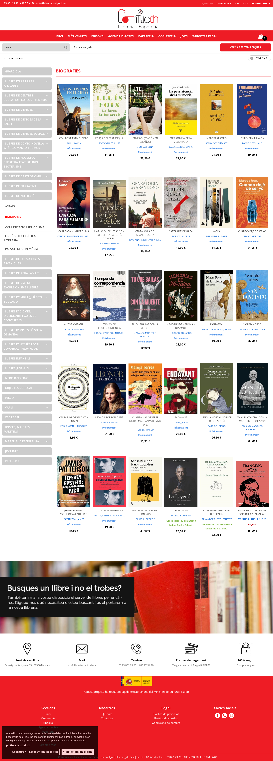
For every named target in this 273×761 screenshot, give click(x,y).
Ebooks (97, 36)
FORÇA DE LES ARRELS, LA (109, 138)
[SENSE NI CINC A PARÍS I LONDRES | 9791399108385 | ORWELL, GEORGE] (145, 481)
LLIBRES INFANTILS (17, 358)
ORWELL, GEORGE (145, 519)
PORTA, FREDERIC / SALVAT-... (109, 515)
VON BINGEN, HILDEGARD (73, 426)
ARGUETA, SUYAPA (109, 243)
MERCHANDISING (16, 378)
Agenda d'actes (121, 36)
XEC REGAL (12, 417)
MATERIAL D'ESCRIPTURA (22, 441)
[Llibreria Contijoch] (138, 18)
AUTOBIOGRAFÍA (73, 324)
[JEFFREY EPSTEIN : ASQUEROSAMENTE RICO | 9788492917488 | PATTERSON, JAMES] (73, 481)
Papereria (146, 36)
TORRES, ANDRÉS (181, 236)
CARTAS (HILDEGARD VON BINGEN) (73, 419)
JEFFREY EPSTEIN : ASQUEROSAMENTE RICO (74, 512)
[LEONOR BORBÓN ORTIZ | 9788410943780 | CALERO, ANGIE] (109, 388)
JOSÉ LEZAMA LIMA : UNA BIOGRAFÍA (216, 512)
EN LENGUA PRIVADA (252, 138)
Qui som (207, 3)
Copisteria (167, 36)
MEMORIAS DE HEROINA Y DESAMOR (180, 326)
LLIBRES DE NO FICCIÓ (20, 196)
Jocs (184, 36)
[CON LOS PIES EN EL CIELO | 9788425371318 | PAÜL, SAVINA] (73, 109)
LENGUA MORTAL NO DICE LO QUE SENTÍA (216, 419)
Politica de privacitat (166, 714)
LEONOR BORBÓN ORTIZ (109, 417)
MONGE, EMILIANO (252, 143)
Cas (237, 3)
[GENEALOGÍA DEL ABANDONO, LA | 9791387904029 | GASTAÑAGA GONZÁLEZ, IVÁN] (145, 202)
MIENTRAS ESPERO (216, 138)
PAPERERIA (12, 461)
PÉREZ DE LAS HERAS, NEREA (216, 329)
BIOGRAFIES (13, 217)
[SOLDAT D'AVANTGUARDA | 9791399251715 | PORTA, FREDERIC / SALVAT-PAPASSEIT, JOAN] (109, 481)
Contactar (224, 3)
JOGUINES (11, 451)
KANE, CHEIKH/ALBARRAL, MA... (73, 236)
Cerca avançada (83, 47)
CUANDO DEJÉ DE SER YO (252, 231)
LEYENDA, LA (181, 510)
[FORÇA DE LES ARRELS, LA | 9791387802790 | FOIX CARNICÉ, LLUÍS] (109, 109)
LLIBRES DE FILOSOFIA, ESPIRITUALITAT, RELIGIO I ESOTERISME (22, 162)
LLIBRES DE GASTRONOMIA (23, 176)
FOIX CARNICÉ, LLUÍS (109, 143)
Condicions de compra (166, 722)
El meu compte (261, 3)
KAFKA (216, 231)
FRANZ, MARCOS (252, 236)
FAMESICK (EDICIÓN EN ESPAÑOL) (145, 140)
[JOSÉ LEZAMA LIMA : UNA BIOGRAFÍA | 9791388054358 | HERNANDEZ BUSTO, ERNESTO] (216, 481)
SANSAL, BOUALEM (181, 515)
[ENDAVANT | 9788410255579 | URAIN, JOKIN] (180, 388)
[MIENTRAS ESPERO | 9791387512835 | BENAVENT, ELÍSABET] (216, 109)
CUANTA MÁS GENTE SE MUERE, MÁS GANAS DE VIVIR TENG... (145, 421)
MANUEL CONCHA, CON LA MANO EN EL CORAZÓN (252, 419)
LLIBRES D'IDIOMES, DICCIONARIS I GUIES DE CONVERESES (20, 315)
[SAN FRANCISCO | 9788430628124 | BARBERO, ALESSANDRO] (252, 295)
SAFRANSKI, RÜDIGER (216, 236)
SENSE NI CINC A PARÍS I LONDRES (145, 512)
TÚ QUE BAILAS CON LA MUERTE (145, 326)
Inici (59, 36)
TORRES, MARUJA (145, 429)
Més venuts (77, 36)
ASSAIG (10, 206)
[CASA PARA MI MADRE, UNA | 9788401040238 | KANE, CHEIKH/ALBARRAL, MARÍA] (73, 202)
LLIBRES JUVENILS (17, 368)
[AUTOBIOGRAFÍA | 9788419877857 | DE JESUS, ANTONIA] (73, 295)
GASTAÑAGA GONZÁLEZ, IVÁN (145, 239)
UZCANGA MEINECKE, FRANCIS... (145, 334)
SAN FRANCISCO (252, 324)
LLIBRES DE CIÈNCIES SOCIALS (25, 134)
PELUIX (9, 398)
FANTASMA (216, 324)
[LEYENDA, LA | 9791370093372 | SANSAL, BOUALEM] (180, 481)
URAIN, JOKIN (181, 422)
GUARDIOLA (13, 71)
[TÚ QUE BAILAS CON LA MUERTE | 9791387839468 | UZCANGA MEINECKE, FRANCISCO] (145, 295)
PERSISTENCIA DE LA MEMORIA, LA (181, 140)
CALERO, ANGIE (109, 422)
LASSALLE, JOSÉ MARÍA (180, 146)
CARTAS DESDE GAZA (181, 231)
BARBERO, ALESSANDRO (252, 329)
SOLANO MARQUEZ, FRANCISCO (252, 428)
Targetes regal (204, 36)
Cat (245, 3)
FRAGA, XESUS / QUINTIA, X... (109, 332)
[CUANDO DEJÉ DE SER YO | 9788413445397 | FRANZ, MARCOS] (252, 202)
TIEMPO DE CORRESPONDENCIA (109, 326)
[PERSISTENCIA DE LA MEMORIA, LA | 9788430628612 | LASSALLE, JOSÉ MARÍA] (180, 109)
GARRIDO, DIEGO (216, 426)
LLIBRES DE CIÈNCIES (19, 109)
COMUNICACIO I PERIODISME (24, 227)
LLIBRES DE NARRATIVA (20, 186)
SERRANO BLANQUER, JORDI (252, 519)
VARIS (9, 407)
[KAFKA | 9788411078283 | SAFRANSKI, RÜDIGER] (216, 202)
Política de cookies (166, 718)
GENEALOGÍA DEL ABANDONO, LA (145, 233)
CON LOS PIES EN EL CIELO (73, 138)
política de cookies (18, 745)
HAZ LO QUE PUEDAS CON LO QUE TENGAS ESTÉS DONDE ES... (109, 235)
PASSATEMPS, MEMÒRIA (21, 249)
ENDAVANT (180, 417)
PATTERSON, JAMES (74, 519)
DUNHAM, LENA (145, 146)
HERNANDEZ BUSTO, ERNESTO (216, 519)
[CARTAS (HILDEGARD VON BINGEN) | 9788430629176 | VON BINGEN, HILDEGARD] (73, 388)
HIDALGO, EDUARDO (181, 332)
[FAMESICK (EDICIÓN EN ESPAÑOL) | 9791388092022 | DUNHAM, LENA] (145, 109)
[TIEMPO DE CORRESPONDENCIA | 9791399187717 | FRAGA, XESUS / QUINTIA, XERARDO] (109, 295)
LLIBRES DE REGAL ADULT (22, 273)
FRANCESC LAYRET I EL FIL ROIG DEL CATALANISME (252, 512)
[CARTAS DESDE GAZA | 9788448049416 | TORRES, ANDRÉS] (180, 202)
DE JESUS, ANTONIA (74, 329)
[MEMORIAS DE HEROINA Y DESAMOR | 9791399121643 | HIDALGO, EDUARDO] (180, 295)
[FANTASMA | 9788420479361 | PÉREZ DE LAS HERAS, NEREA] (216, 295)
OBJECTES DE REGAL (18, 388)
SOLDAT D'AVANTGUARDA (109, 510)
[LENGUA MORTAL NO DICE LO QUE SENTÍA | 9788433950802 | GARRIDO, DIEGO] (216, 388)
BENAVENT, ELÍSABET (216, 143)
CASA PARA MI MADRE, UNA (73, 231)
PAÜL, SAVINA (74, 143)
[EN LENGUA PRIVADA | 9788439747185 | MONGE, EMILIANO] (252, 109)
